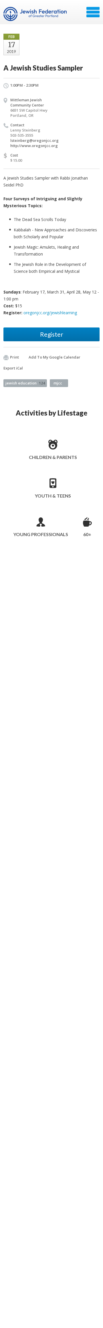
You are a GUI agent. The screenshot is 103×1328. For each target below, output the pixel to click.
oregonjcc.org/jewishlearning (50, 312)
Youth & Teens (53, 495)
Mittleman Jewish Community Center (27, 102)
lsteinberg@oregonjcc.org (34, 140)
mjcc (58, 383)
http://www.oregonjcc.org (34, 145)
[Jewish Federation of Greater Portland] (35, 14)
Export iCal (13, 368)
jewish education (25, 383)
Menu (93, 12)
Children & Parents (53, 457)
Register (51, 334)
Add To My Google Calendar (54, 357)
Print (14, 357)
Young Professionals (40, 534)
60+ (87, 534)
